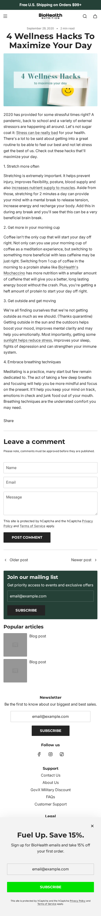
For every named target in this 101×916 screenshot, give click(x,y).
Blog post (37, 636)
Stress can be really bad (37, 132)
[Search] (85, 16)
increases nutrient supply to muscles (43, 187)
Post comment (27, 537)
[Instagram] (50, 754)
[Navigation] (5, 16)
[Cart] (95, 16)
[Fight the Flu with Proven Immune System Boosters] (95, 560)
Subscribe (26, 610)
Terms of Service (32, 526)
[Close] (92, 826)
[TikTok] (62, 754)
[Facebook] (39, 754)
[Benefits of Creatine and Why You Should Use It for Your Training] (5, 560)
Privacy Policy (77, 900)
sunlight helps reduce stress (28, 340)
